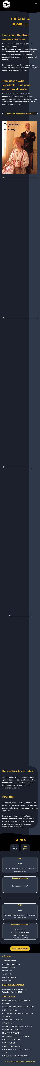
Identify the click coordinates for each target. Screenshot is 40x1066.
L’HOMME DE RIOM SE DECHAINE (15, 1056)
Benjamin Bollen (8, 967)
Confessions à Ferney (20, 935)
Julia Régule (7, 974)
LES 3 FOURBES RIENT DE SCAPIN (16, 1036)
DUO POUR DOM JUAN (11, 1040)
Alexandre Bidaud (9, 961)
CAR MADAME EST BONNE (12, 1020)
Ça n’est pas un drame (20, 932)
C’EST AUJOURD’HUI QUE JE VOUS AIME (18, 1007)
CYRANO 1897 (8, 1023)
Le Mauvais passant (20, 886)
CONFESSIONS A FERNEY (12, 1046)
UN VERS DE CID (8, 1043)
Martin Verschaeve (9, 977)
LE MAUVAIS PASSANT (11, 1033)
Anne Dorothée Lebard (11, 964)
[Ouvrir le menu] (36, 4)
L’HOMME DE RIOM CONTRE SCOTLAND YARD (18, 1051)
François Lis (7, 971)
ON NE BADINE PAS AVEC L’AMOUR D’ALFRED (16, 1002)
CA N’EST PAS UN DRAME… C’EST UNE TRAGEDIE (17, 1015)
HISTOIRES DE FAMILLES (12, 1030)
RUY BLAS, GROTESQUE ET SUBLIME (17, 1026)
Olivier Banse (7, 981)
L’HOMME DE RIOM (9, 1010)
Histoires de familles (20, 938)
